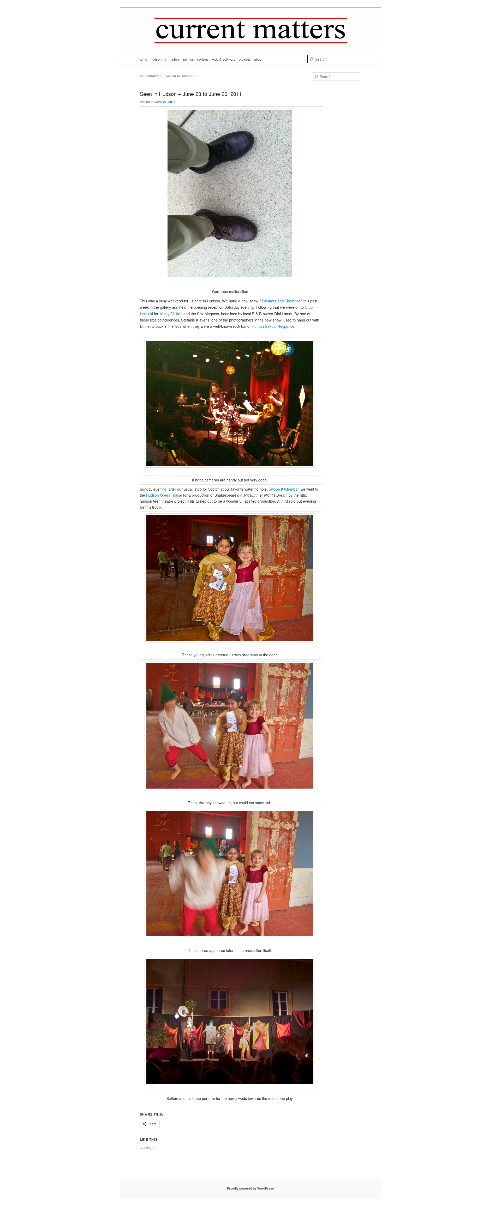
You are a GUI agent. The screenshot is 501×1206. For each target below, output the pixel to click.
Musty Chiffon (170, 313)
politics (188, 59)
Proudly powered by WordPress (250, 1188)
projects (245, 59)
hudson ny (158, 59)
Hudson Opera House (164, 495)
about (258, 59)
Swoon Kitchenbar (284, 489)
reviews (203, 59)
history (175, 59)
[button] (230, 577)
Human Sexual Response (273, 326)
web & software (223, 59)
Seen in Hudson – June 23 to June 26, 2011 (191, 93)
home (143, 59)
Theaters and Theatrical (281, 300)
